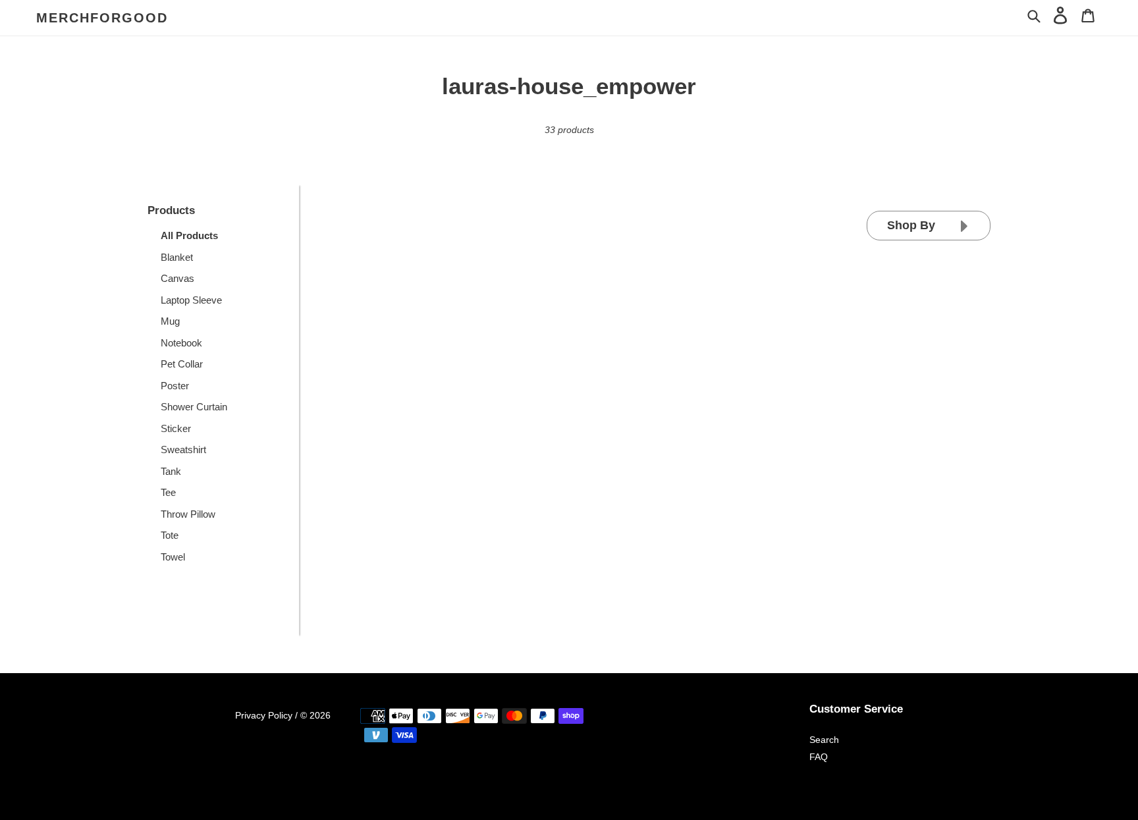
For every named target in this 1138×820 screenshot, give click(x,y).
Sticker (176, 428)
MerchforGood (102, 18)
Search (824, 739)
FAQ (818, 757)
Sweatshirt (183, 449)
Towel (173, 556)
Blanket (177, 257)
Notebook (181, 342)
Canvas (177, 278)
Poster (175, 385)
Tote (169, 535)
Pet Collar (182, 363)
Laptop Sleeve (191, 300)
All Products (189, 235)
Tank (171, 471)
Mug (170, 321)
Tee (168, 492)
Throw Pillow (188, 514)
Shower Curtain (194, 406)
